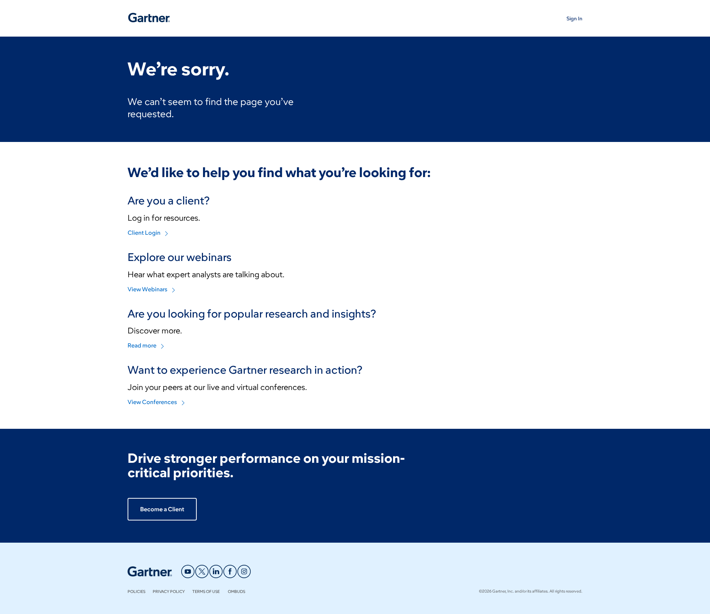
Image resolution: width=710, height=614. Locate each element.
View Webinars (148, 289)
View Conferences (152, 402)
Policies (136, 591)
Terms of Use (206, 591)
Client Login (144, 232)
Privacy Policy (169, 591)
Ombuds (236, 591)
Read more (142, 345)
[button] (574, 18)
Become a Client (162, 509)
